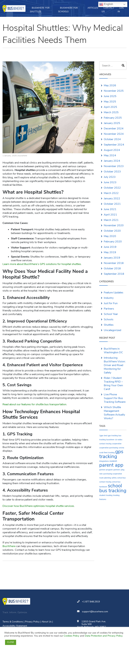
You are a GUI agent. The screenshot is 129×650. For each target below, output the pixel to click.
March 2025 (111, 112)
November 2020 (114, 225)
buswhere (22, 155)
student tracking (105, 495)
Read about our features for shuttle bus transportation (34, 404)
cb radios (118, 439)
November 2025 (114, 91)
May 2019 (110, 252)
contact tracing (105, 443)
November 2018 (114, 263)
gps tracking (111, 454)
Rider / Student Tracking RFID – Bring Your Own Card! (113, 383)
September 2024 (114, 145)
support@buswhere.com (95, 611)
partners (116, 469)
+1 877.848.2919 (91, 601)
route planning (105, 478)
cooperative (116, 443)
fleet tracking (109, 452)
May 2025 (110, 101)
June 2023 (110, 182)
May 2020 (110, 236)
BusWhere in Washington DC (113, 350)
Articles (93, 7)
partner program (106, 469)
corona (121, 447)
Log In (121, 9)
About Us (46, 621)
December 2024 (113, 128)
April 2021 (110, 214)
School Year (111, 314)
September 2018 (114, 274)
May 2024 (110, 155)
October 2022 (112, 188)
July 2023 (110, 177)
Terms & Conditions (13, 621)
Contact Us (108, 9)
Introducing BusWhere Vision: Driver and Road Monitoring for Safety (115, 365)
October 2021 (112, 204)
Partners (109, 309)
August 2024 (112, 150)
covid (101, 452)
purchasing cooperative (112, 474)
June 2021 (110, 209)
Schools (108, 319)
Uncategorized (112, 330)
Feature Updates (113, 292)
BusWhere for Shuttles (40, 9)
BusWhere (9, 546)
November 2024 (114, 134)
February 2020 (113, 241)
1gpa (101, 435)
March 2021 (111, 220)
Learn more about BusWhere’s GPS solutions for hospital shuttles (42, 264)
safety (114, 478)
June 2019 (110, 247)
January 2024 (112, 161)
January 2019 (112, 258)
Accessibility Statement (15, 625)
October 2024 (112, 139)
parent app (111, 465)
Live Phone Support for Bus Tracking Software (114, 398)
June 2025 (110, 96)
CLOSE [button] (10, 642)
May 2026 (110, 85)
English (108, 4)
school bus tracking (112, 488)
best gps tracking (111, 435)
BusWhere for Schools (68, 9)
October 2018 (112, 268)
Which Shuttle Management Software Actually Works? (114, 412)
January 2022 (112, 198)
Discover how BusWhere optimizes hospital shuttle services (38, 506)
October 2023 (112, 171)
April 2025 (110, 107)
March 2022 (111, 193)
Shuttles (109, 325)
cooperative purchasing (108, 447)
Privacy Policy (32, 621)
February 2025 (113, 118)
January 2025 (112, 123)
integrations (104, 461)
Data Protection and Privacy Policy (103, 635)
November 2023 (114, 166)
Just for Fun (111, 303)
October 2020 (112, 231)
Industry (109, 298)
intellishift (113, 461)
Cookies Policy (71, 635)
